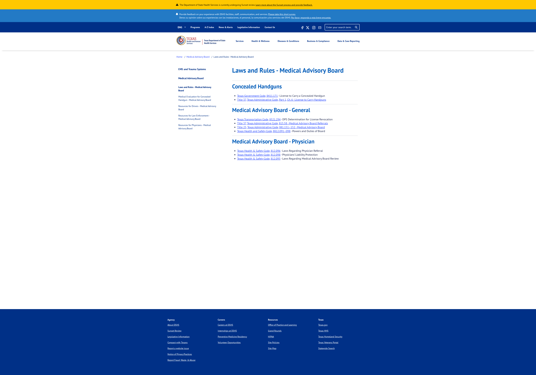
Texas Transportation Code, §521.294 (259, 119)
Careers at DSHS (225, 324)
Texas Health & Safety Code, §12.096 (258, 150)
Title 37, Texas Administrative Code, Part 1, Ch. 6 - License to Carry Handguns (281, 99)
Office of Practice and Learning (282, 324)
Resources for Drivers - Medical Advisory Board (197, 108)
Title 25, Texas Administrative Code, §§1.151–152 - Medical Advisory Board (281, 127)
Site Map (272, 348)
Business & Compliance (318, 41)
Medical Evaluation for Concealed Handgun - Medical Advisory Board (194, 98)
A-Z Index (209, 27)
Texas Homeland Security (330, 336)
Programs (195, 27)
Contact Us (270, 27)
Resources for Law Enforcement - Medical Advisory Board (194, 117)
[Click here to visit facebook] (302, 28)
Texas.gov (323, 324)
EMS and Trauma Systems (192, 69)
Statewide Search (326, 348)
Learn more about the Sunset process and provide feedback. (284, 4)
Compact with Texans (178, 342)
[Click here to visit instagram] (313, 28)
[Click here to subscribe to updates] (320, 28)
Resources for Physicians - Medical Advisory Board (194, 127)
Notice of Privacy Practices (180, 354)
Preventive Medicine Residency (232, 336)
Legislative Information (248, 27)
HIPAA (271, 336)
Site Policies (273, 342)
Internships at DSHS (227, 330)
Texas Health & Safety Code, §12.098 (258, 154)
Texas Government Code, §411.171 (257, 95)
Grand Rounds (275, 330)
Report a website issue (178, 348)
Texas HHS (323, 330)
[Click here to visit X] (308, 28)
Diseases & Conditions (288, 41)
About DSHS (173, 324)
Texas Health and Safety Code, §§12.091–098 (263, 131)
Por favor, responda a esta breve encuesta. (311, 17)
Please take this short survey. (281, 14)
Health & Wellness (261, 41)
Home (179, 56)
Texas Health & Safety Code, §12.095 (258, 158)
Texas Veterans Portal (328, 342)
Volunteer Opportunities (229, 342)
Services (240, 41)
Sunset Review (174, 330)
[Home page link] (200, 40)
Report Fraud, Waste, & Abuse (181, 360)
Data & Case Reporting (349, 41)
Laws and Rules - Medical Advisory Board (194, 89)
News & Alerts (226, 27)
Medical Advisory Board (198, 56)
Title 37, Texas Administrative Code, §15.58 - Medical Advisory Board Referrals (282, 123)
